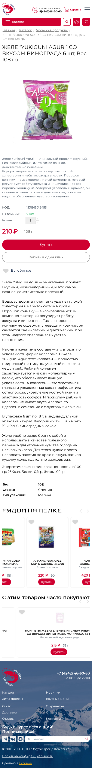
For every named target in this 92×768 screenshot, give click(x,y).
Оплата (51, 712)
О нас (6, 706)
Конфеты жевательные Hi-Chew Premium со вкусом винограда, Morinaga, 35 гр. (46, 632)
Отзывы (8, 719)
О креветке (55, 706)
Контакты (53, 719)
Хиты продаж (12, 699)
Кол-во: (8, 220)
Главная (9, 30)
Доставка (9, 712)
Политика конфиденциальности (27, 756)
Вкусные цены (57, 699)
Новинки (53, 692)
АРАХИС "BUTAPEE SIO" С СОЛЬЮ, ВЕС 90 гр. (68, 562)
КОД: (6, 207)
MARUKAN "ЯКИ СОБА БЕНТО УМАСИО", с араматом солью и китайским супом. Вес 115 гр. (24, 562)
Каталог (25, 30)
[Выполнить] (86, 739)
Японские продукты (52, 30)
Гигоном (25, 763)
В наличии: (10, 214)
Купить (46, 245)
